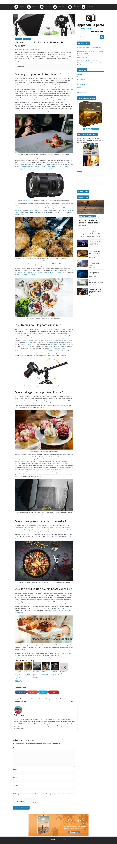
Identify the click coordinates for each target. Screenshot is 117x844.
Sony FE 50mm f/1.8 (22, 166)
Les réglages (80, 82)
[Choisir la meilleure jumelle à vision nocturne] (82, 274)
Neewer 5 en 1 (53, 465)
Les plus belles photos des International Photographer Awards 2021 (29, 700)
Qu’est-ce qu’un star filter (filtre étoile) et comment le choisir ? (94, 253)
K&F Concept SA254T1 (59, 348)
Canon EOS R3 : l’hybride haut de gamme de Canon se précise (55, 674)
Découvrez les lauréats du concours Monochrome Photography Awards (36, 675)
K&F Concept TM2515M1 (65, 342)
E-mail (15, 777)
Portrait (79, 90)
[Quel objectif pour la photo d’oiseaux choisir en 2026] (90, 207)
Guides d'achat (18, 38)
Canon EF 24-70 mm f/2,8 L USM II (25, 274)
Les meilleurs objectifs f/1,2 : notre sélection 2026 (95, 263)
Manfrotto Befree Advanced (29, 344)
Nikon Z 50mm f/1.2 (64, 166)
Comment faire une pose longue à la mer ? (88, 60)
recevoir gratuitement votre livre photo (48, 655)
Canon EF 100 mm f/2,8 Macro (49, 208)
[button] (65, 7)
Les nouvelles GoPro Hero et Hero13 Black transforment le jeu (27, 674)
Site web (15, 785)
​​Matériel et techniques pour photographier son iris (45, 674)
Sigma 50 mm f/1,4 (25, 169)
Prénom (79, 171)
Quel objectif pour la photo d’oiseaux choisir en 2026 (89, 223)
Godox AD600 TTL (58, 463)
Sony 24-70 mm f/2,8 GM (40, 272)
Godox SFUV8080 (25, 461)
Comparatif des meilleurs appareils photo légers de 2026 (96, 291)
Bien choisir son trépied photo (63, 672)
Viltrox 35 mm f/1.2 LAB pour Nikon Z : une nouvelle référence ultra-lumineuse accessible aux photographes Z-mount (18, 677)
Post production (81, 92)
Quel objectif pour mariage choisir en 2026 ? (96, 281)
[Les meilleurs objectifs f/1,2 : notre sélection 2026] (82, 265)
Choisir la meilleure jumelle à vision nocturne (96, 273)
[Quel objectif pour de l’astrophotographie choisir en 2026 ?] (82, 244)
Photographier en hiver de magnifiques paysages (59, 700)
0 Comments (37, 49)
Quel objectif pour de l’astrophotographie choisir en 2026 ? (94, 243)
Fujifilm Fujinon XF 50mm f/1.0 (49, 166)
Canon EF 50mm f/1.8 (34, 166)
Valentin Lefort (19, 49)
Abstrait (79, 74)
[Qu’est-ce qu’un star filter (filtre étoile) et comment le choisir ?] (82, 254)
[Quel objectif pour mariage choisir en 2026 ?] (82, 283)
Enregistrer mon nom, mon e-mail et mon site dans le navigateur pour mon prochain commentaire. (45, 794)
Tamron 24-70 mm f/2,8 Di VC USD (57, 272)
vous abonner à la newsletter (47, 653)
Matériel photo (27, 38)
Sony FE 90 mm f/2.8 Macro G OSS (41, 210)
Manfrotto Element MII (50, 342)
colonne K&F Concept (50, 351)
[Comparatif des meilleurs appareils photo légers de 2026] (82, 292)
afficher (26, 67)
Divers (79, 77)
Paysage (79, 87)
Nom (15, 770)
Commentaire (17, 748)
